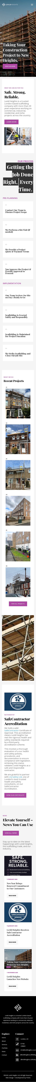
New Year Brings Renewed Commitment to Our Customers (18, 886)
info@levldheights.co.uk (28, 1050)
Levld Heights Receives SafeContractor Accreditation (18, 932)
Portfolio (5, 1048)
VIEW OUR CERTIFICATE (15, 795)
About (4, 1041)
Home (4, 1038)
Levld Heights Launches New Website (18, 977)
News (4, 1051)
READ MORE (12, 895)
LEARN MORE (11, 122)
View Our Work (10, 66)
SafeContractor (11, 730)
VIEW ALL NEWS (11, 833)
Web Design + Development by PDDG (18, 1078)
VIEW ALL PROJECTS (18, 604)
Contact (4, 1055)
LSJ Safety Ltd (15, 777)
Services (4, 1044)
